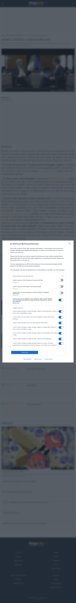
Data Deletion (28, 359)
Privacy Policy (48, 359)
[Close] (70, 244)
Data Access (38, 359)
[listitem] (38, 276)
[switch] (61, 280)
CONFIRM (24, 352)
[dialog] (38, 301)
